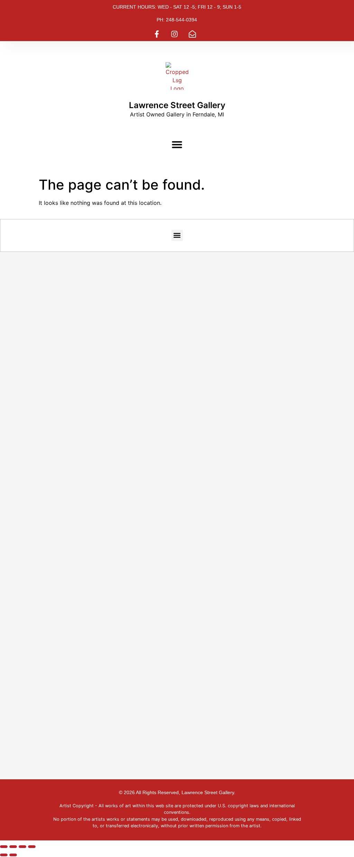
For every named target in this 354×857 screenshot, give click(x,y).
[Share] (22, 846)
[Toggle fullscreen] (13, 846)
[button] (177, 144)
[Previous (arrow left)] (4, 855)
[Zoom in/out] (4, 846)
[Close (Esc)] (32, 846)
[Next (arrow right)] (13, 855)
